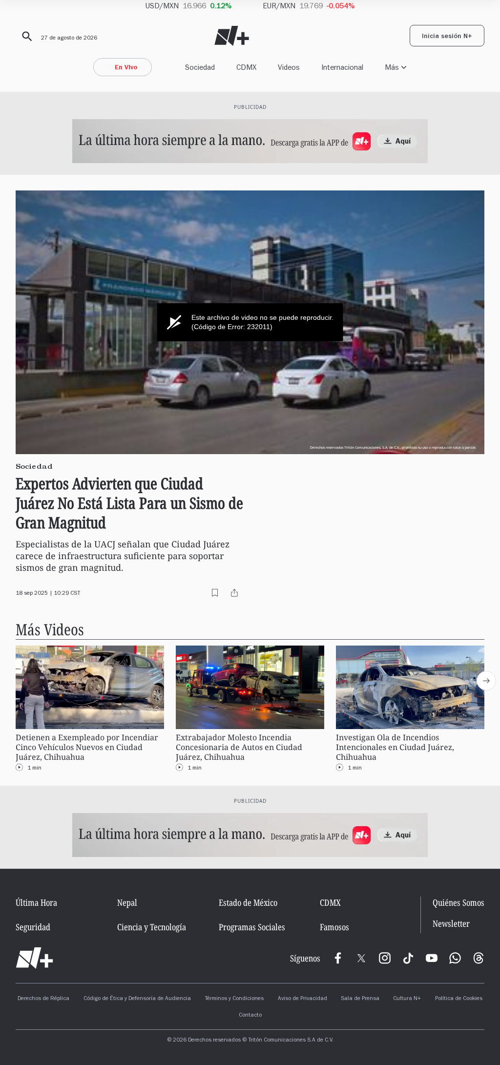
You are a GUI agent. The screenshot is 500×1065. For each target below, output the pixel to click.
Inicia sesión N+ (447, 37)
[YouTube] (432, 958)
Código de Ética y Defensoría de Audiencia (137, 999)
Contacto (250, 1016)
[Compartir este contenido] (234, 593)
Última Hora (36, 902)
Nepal (127, 902)
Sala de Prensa (360, 999)
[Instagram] (385, 958)
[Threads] (478, 958)
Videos (289, 67)
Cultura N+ (407, 999)
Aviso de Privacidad (302, 999)
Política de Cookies (458, 999)
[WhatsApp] (455, 958)
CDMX (246, 67)
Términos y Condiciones (234, 999)
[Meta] (338, 958)
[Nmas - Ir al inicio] (231, 35)
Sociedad (200, 67)
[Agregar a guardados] (215, 593)
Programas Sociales (252, 927)
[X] (361, 958)
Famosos (334, 927)
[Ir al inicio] (34, 958)
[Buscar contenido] (25, 36)
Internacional (342, 67)
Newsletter (451, 923)
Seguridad (33, 927)
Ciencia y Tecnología (151, 927)
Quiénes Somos (458, 902)
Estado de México (248, 902)
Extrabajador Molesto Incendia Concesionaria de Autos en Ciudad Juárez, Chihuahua (239, 747)
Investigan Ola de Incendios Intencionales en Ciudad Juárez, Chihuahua (395, 747)
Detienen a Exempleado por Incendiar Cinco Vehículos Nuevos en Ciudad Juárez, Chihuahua (87, 747)
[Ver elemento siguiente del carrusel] (486, 680)
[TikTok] (408, 958)
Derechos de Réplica (43, 999)
